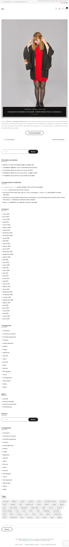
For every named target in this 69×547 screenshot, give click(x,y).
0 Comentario (10, 140)
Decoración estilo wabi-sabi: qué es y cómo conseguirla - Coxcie (23, 192)
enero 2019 (6, 249)
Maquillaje (47, 511)
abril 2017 (5, 281)
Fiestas (54, 504)
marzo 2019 (6, 243)
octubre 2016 (7, 297)
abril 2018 (5, 268)
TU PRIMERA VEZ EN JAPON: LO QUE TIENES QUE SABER (19, 176)
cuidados (13, 504)
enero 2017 (6, 289)
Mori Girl (5, 368)
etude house (29, 504)
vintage (59, 517)
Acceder (5, 399)
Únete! (66, 3)
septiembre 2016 (8, 300)
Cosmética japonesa (9, 337)
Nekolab (37, 540)
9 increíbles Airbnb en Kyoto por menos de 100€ (18, 170)
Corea (39, 501)
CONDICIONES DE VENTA (31, 544)
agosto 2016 (6, 303)
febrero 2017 (7, 286)
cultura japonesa (8, 343)
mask (4, 514)
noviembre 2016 (8, 295)
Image (5, 349)
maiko (38, 511)
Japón (44, 508)
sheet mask (57, 514)
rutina (41, 514)
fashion (46, 504)
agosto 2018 (6, 257)
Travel (5, 374)
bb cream (6, 501)
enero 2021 (6, 214)
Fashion (5, 346)
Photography (7, 371)
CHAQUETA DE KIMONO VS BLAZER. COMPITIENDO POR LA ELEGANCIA (34, 112)
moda (11, 514)
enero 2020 (6, 230)
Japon (5, 359)
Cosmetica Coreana (9, 334)
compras (31, 501)
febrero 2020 (7, 227)
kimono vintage (7, 511)
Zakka (4, 387)
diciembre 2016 (7, 292)
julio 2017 (5, 273)
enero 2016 (6, 319)
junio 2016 (6, 308)
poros (26, 514)
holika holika (34, 508)
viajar (51, 517)
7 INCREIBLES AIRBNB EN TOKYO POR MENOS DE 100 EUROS (20, 167)
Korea (4, 365)
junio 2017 (6, 276)
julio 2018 (5, 260)
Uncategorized (7, 378)
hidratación (24, 508)
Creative (5, 340)
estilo (20, 504)
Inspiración (6, 353)
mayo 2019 (6, 238)
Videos (5, 384)
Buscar (7, 529)
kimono (51, 508)
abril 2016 (5, 313)
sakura (48, 514)
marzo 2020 (6, 225)
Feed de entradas (8, 401)
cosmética (62, 501)
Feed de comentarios (9, 404)
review (34, 514)
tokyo (22, 517)
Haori (4, 508)
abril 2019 (5, 241)
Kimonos (35, 109)
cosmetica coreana (50, 501)
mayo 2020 (6, 219)
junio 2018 (6, 262)
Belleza (14, 501)
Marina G (28, 109)
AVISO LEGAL (19, 544)
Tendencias (13, 517)
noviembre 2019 (8, 235)
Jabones (5, 356)
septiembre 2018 (8, 254)
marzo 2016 (6, 316)
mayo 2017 (6, 278)
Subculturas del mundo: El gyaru (19, 190)
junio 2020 (6, 217)
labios (31, 511)
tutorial (45, 517)
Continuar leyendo (36, 133)
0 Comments (41, 109)
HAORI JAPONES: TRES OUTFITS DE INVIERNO (30, 187)
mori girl (19, 514)
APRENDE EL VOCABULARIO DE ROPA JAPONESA (23, 202)
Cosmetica (6, 331)
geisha (62, 504)
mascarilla (56, 511)
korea (17, 511)
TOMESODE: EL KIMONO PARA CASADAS (23, 200)
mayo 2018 (6, 265)
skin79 (4, 517)
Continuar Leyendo (59, 139)
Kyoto (24, 511)
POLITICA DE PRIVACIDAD (48, 544)
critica (4, 504)
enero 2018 (6, 270)
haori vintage (13, 508)
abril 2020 (6, 222)
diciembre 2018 (7, 252)
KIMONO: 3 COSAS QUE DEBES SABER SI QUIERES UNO (18, 165)
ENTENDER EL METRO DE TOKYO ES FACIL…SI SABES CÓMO (20, 173)
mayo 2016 (6, 311)
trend (37, 517)
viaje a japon (7, 381)
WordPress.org (7, 407)
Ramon (5, 202)
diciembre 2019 (7, 233)
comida (22, 501)
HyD (48, 540)
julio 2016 (5, 305)
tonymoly (30, 517)
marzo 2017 (6, 284)
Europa (39, 504)
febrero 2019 (7, 246)
